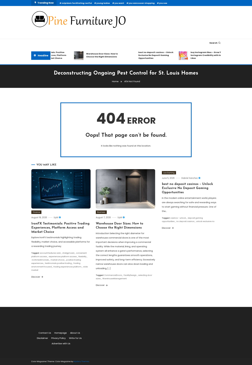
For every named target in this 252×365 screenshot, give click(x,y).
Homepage (60, 332)
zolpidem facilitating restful (77, 3)
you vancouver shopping (142, 3)
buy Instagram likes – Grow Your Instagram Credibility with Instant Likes (205, 55)
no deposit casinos (185, 221)
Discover (36, 276)
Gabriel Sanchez (189, 178)
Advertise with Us (61, 343)
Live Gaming (169, 172)
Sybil (56, 217)
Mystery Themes (81, 361)
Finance (36, 212)
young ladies (103, 3)
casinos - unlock (178, 218)
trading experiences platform (67, 266)
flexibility (82, 256)
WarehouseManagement (114, 278)
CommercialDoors (113, 275)
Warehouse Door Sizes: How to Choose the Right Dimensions (98, 55)
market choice (57, 259)
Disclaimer (42, 338)
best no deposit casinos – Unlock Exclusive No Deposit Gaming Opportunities (152, 55)
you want (119, 3)
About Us (75, 332)
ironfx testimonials (40, 259)
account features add (50, 253)
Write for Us (75, 338)
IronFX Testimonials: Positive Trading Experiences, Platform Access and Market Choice (60, 228)
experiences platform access (63, 256)
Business (101, 212)
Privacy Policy (58, 338)
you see (163, 3)
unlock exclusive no (205, 221)
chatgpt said (68, 253)
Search (213, 42)
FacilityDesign (130, 275)
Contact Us (44, 332)
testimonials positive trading (58, 263)
